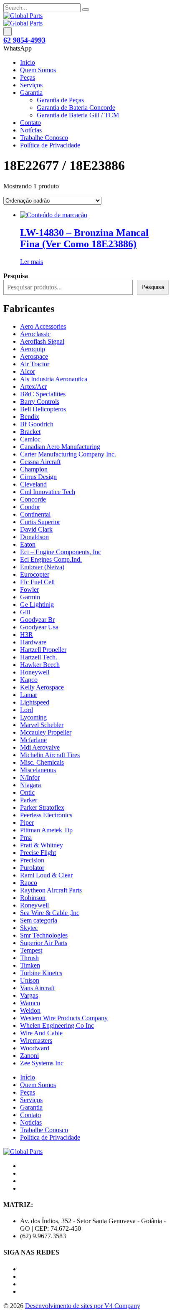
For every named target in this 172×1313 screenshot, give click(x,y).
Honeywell (34, 672)
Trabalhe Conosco (44, 137)
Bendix (29, 416)
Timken (30, 965)
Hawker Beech (40, 664)
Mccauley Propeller (45, 732)
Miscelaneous (38, 769)
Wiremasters (36, 1040)
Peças (27, 77)
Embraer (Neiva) (42, 566)
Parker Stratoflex (42, 807)
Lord (26, 709)
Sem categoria (38, 920)
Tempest (31, 950)
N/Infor (30, 777)
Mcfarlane (33, 739)
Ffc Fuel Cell (37, 582)
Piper (27, 822)
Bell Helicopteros (43, 409)
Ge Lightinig (37, 604)
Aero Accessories (43, 326)
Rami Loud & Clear (46, 875)
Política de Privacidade (50, 145)
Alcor (27, 371)
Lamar (28, 694)
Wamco (30, 1002)
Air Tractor (34, 364)
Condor (30, 506)
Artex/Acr (33, 386)
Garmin (30, 597)
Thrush (29, 957)
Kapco (29, 679)
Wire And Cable (41, 1033)
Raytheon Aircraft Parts (51, 890)
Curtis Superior (40, 521)
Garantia (31, 92)
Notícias (31, 130)
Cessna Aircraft (40, 461)
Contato (30, 122)
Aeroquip (32, 348)
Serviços (31, 85)
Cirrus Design (38, 476)
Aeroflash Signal (42, 341)
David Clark (36, 529)
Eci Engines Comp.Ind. (51, 559)
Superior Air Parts (43, 942)
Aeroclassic (35, 333)
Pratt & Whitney (41, 845)
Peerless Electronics (46, 815)
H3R (26, 634)
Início (27, 62)
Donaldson (34, 536)
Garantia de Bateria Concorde (76, 107)
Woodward (34, 1048)
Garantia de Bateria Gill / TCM (78, 115)
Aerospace (34, 356)
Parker (28, 800)
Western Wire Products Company (64, 1018)
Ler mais (31, 261)
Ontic (27, 792)
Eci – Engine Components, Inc (60, 551)
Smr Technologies (44, 935)
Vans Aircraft (37, 987)
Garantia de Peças (60, 100)
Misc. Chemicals (42, 762)
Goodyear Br (37, 619)
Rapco (28, 882)
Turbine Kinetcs (41, 972)
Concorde (33, 499)
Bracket (30, 431)
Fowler (29, 589)
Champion (34, 469)
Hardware (33, 642)
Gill (25, 612)
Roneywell (34, 905)
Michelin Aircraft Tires (50, 754)
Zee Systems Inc (41, 1063)
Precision (32, 860)
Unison (29, 980)
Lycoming (33, 717)
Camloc (30, 439)
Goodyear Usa (39, 627)
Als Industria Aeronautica (53, 379)
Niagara (30, 784)
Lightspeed (34, 702)
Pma (26, 837)
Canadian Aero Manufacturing (60, 446)
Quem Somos (38, 70)
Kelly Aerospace (42, 687)
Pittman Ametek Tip (46, 830)
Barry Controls (39, 401)
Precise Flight (38, 852)
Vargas (29, 995)
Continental (35, 514)
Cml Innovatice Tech (47, 491)
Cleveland (33, 484)
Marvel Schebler (41, 724)
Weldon (30, 1010)
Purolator (32, 867)
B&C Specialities (43, 394)
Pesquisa (153, 287)
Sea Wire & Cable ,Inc (49, 912)
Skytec (29, 927)
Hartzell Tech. (38, 657)
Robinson (33, 897)
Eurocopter (34, 574)
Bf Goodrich (36, 424)
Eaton (27, 544)
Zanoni (29, 1055)
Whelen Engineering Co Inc (57, 1025)
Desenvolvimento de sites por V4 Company (82, 1305)
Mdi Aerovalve (40, 747)
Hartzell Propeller (43, 649)
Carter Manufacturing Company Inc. (68, 454)
